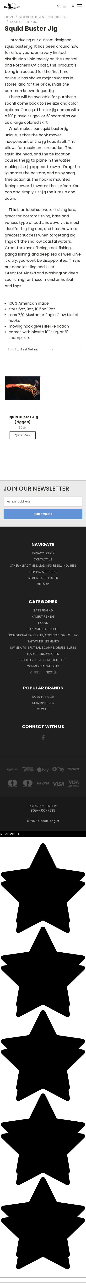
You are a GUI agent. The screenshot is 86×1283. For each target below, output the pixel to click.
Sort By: (13, 349)
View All (43, 709)
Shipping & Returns (43, 572)
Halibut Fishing (43, 617)
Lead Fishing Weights (43, 654)
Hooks (43, 623)
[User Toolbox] (64, 6)
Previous (7, 1274)
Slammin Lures (43, 703)
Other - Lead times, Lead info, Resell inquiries (43, 566)
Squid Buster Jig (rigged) (22, 419)
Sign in (33, 578)
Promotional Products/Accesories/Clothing (43, 635)
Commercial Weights (43, 666)
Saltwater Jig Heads (43, 641)
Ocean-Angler (43, 697)
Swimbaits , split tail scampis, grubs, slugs (43, 648)
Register (51, 578)
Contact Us (43, 559)
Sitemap (43, 584)
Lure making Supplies (43, 629)
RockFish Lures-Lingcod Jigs (43, 660)
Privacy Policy (43, 553)
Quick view (22, 435)
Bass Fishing (43, 610)
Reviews (10, 834)
